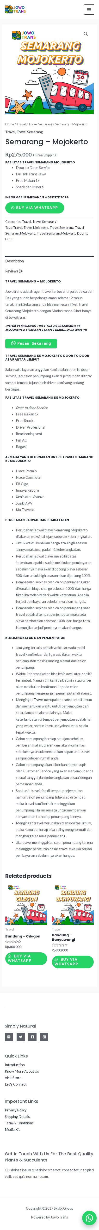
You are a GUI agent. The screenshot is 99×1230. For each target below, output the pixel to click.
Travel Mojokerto (36, 228)
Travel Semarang (40, 124)
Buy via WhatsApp (37, 208)
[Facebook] (32, 1037)
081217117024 (58, 197)
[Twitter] (21, 1037)
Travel (21, 124)
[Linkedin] (44, 1037)
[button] (87, 1218)
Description (14, 261)
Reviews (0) (14, 271)
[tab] (49, 261)
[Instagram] (9, 1037)
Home (9, 124)
